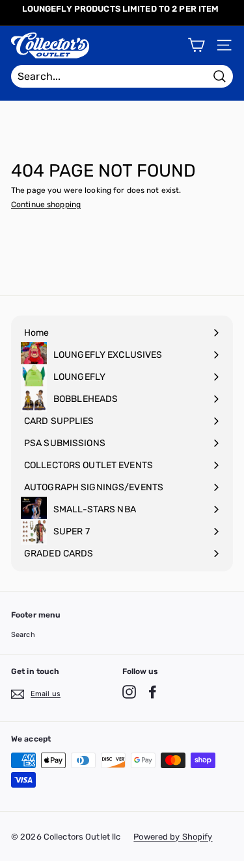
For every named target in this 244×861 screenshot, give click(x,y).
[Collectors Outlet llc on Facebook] (152, 692)
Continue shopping (46, 204)
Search (23, 634)
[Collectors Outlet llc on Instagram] (129, 692)
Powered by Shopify (172, 837)
